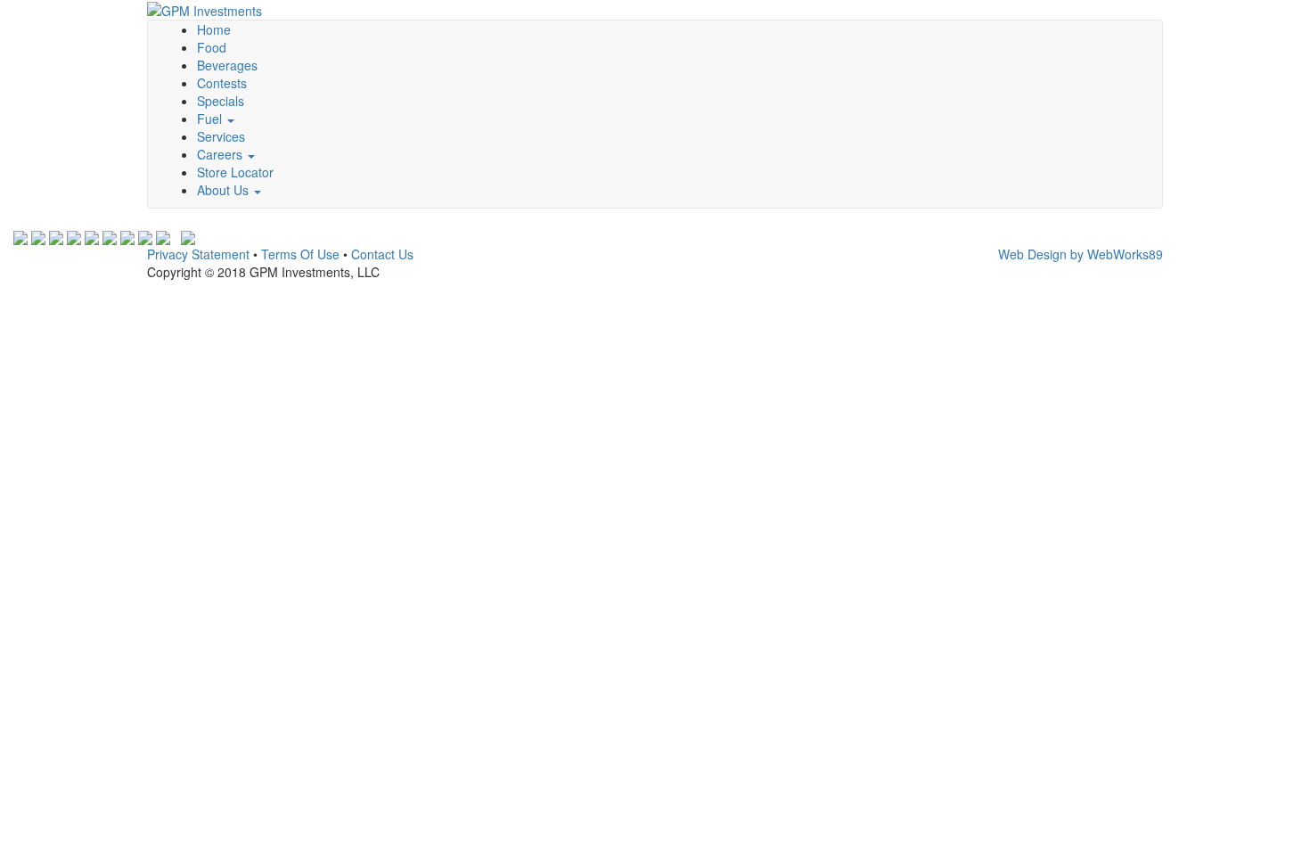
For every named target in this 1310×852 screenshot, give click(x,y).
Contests (222, 83)
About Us (224, 190)
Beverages (227, 65)
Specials (220, 101)
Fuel (211, 118)
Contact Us (382, 254)
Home (214, 29)
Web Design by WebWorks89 (1080, 254)
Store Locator (235, 172)
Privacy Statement (198, 254)
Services (221, 136)
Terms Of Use (300, 254)
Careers (221, 154)
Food (211, 47)
